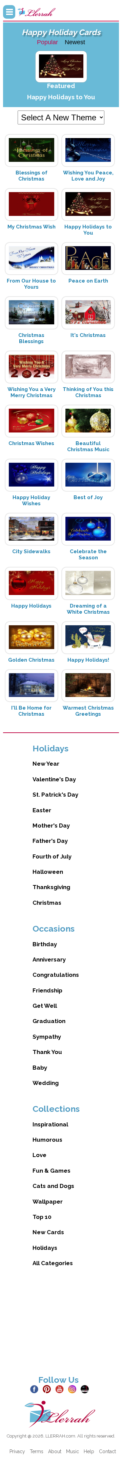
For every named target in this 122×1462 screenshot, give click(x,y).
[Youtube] (60, 1389)
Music (72, 1451)
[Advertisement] (61, 1326)
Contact (107, 1451)
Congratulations (56, 974)
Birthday (45, 944)
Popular (47, 42)
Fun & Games (51, 1170)
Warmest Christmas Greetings (88, 711)
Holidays (45, 1247)
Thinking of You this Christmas (88, 392)
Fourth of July (52, 856)
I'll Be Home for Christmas (31, 711)
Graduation (49, 1021)
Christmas (47, 902)
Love (39, 1155)
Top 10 (42, 1216)
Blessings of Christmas (31, 176)
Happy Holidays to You (61, 97)
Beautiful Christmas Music (88, 446)
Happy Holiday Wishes (31, 500)
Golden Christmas (31, 660)
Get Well (45, 1005)
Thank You (47, 1052)
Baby (40, 1067)
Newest (75, 42)
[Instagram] (73, 1389)
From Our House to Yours (31, 284)
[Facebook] (35, 1389)
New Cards (48, 1232)
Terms (36, 1451)
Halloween (48, 871)
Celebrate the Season (88, 554)
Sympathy (47, 1036)
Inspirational (50, 1124)
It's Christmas (88, 335)
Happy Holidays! (88, 660)
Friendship (47, 990)
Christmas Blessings (31, 338)
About (54, 1451)
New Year (46, 763)
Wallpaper (48, 1201)
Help (89, 1451)
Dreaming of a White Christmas (88, 609)
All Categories (53, 1263)
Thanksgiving (51, 887)
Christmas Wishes (31, 443)
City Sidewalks (31, 551)
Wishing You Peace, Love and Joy (88, 176)
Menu (9, 12)
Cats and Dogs (53, 1186)
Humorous (47, 1139)
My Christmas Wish (31, 227)
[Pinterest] (48, 1389)
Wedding (46, 1083)
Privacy (17, 1451)
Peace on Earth (88, 281)
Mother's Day (51, 825)
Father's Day (50, 840)
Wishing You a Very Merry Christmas (31, 392)
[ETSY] (86, 1389)
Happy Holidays (31, 606)
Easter (42, 810)
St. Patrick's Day (55, 794)
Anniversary (49, 959)
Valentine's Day (54, 779)
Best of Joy (88, 497)
